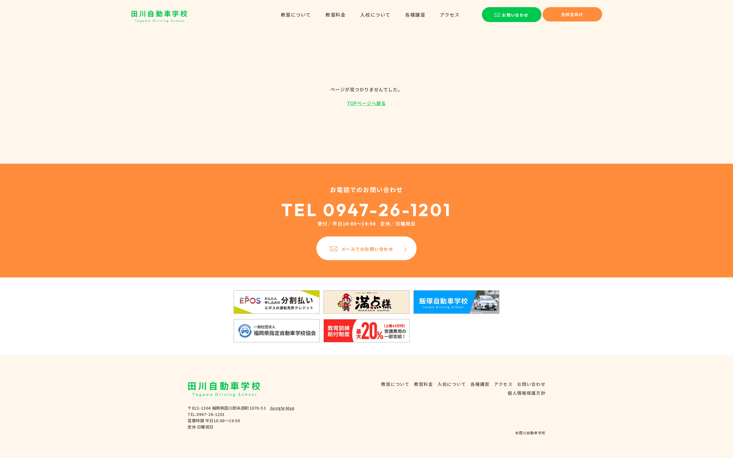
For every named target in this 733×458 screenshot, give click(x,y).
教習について (296, 14)
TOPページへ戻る (366, 103)
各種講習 (415, 14)
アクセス (450, 14)
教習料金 (336, 14)
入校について (375, 14)
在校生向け (572, 14)
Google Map (282, 408)
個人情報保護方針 (526, 393)
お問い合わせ (531, 384)
